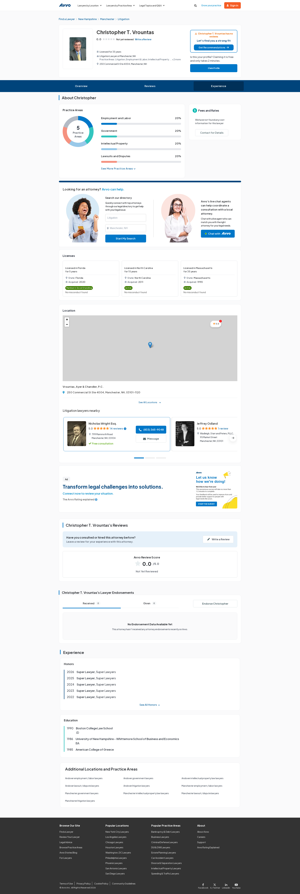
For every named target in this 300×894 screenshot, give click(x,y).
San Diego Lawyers (115, 873)
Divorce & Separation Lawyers (166, 863)
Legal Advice (66, 842)
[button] (214, 47)
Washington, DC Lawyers (118, 852)
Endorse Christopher (215, 603)
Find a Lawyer (66, 831)
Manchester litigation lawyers (80, 800)
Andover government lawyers (138, 778)
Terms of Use (66, 883)
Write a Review (143, 39)
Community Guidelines (123, 883)
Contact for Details (211, 132)
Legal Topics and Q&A (150, 5)
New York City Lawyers (117, 831)
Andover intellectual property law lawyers (202, 778)
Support (201, 842)
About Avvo (203, 831)
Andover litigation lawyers (136, 785)
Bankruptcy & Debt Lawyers (165, 831)
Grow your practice (211, 5)
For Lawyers (66, 857)
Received (91, 603)
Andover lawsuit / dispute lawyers (82, 785)
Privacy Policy (84, 883)
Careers (201, 836)
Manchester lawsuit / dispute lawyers (200, 793)
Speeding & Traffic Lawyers (165, 873)
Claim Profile (214, 68)
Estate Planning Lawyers (163, 852)
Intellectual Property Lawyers (166, 868)
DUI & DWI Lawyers (160, 847)
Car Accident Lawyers (162, 857)
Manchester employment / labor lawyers (202, 785)
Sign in (234, 5)
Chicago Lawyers (114, 842)
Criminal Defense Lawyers (164, 842)
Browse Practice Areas (71, 847)
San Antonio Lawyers (116, 868)
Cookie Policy (101, 883)
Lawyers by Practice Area (119, 5)
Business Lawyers (160, 836)
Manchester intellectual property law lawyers (146, 793)
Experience (218, 86)
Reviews (150, 86)
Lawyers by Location (88, 5)
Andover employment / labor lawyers (83, 778)
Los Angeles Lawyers (115, 836)
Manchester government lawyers (81, 793)
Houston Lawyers (114, 847)
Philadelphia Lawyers (116, 857)
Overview (81, 86)
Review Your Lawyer (70, 836)
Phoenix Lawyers (113, 863)
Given (149, 603)
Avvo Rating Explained (208, 847)
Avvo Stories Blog (68, 852)
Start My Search (125, 238)
